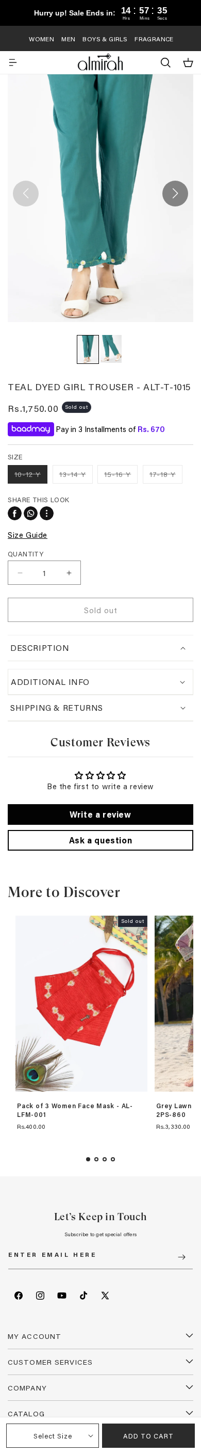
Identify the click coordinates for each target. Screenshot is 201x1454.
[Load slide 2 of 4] (96, 1159)
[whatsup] (31, 513)
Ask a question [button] (100, 840)
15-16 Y (121, 476)
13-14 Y (76, 476)
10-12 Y (30, 476)
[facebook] (15, 513)
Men (68, 39)
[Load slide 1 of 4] (88, 1159)
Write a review (100, 814)
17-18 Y (165, 476)
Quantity (25, 553)
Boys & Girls (104, 39)
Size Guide (27, 535)
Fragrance (154, 39)
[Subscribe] (181, 1257)
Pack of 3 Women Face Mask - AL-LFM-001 (75, 1111)
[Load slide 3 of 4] (104, 1159)
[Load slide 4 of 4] (113, 1159)
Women (41, 39)
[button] (13, 62)
